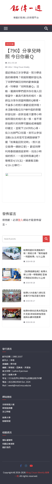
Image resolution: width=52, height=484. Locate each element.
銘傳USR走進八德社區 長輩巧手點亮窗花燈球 (34, 294)
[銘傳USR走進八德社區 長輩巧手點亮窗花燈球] (11, 297)
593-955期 (9, 44)
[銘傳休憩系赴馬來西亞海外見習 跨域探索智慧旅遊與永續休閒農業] (11, 317)
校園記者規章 (8, 443)
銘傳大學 (6, 417)
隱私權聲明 (7, 440)
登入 (20, 220)
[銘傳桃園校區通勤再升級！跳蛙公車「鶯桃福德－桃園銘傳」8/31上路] (11, 256)
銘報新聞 (6, 421)
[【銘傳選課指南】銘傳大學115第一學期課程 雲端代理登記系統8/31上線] (11, 278)
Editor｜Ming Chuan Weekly (18, 67)
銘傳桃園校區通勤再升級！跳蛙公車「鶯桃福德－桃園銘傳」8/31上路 (35, 253)
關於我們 (6, 447)
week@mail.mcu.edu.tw (19, 385)
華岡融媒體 (7, 408)
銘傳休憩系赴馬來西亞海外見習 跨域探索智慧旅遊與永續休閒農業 (35, 314)
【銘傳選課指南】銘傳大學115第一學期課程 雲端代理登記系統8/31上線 (35, 274)
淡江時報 (6, 411)
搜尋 (46, 238)
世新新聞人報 (8, 404)
